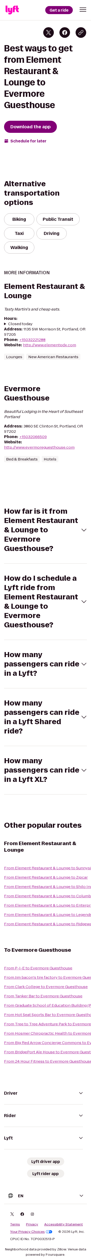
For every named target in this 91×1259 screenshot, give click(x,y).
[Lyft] (12, 10)
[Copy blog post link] (81, 32)
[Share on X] (48, 32)
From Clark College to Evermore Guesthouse (46, 986)
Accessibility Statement (63, 1224)
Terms (15, 1224)
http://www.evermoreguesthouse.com (39, 447)
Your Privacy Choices (27, 1232)
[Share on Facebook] (65, 32)
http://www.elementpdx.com (49, 345)
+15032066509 (33, 436)
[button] (83, 10)
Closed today (20, 323)
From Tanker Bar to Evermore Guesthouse (43, 996)
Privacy (32, 1224)
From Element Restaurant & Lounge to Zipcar (46, 877)
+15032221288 (32, 339)
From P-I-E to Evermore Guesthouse (38, 968)
